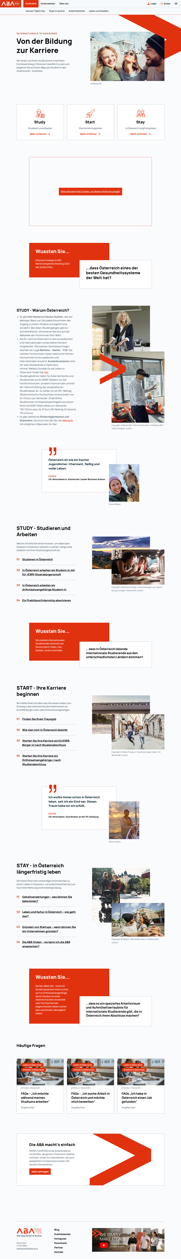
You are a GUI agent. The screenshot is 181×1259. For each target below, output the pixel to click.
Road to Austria (57, 11)
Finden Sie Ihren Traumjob (39, 719)
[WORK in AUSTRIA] (29, 1232)
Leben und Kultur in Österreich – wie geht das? (49, 914)
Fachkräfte (30, 3)
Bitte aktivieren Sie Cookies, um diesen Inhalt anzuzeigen (90, 191)
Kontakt (58, 1252)
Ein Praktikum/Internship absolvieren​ (46, 600)
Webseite (67, 420)
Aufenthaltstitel (77, 11)
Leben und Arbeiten (99, 11)
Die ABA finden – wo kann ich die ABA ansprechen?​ (46, 944)
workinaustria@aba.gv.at (27, 1248)
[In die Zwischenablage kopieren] (60, 50)
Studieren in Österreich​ (37, 559)
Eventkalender (62, 1234)
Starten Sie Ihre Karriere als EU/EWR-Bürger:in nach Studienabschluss (46, 743)
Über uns (64, 3)
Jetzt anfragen (40, 1171)
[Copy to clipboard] (71, 310)
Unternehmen (48, 3)
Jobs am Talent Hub (35, 11)
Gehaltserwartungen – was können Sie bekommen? (47, 899)
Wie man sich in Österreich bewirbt (45, 730)
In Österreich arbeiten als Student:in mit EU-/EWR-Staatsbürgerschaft (48, 572)
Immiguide (60, 1238)
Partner (58, 1247)
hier (46, 372)
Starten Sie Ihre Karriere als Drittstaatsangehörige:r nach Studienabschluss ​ (41, 760)
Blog (56, 1229)
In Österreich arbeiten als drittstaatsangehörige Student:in (44, 587)
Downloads (60, 1243)
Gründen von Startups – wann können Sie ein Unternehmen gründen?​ (49, 929)
